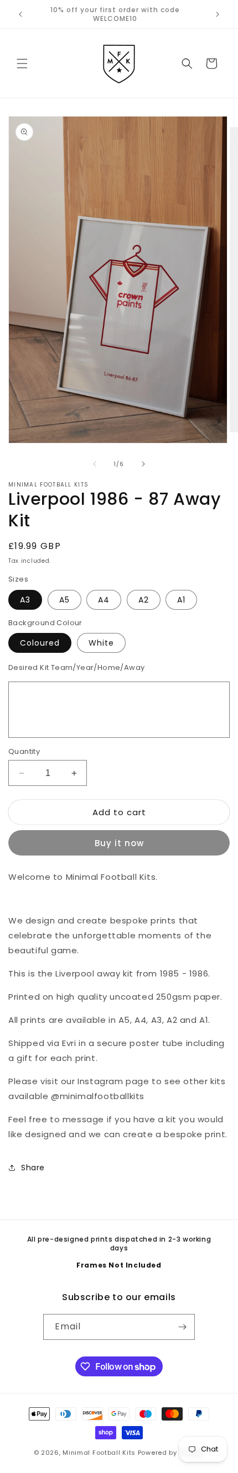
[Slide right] (143, 464)
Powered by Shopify (171, 1452)
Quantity (24, 751)
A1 (181, 599)
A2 (143, 599)
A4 (104, 599)
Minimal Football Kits (99, 1452)
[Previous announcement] (20, 14)
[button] (22, 63)
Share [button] (33, 1167)
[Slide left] (94, 464)
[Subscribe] (182, 1327)
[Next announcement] (217, 14)
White (101, 642)
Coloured (40, 642)
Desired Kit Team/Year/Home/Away (76, 667)
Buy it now (119, 843)
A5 (64, 599)
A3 (25, 599)
